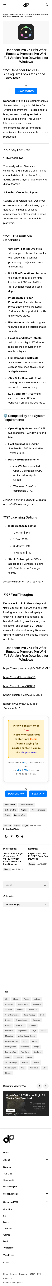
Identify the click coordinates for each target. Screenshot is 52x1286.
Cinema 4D (32, 1010)
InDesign (32, 1025)
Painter (34, 1041)
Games (32, 864)
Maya (34, 1031)
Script (7, 1057)
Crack (42, 1015)
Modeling (9, 1036)
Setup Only (38, 793)
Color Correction (26, 805)
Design (8, 1020)
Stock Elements (10, 1193)
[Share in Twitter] (11, 836)
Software (18, 1057)
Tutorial (36, 1062)
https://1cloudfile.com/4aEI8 (19, 677)
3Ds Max (7, 1173)
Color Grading (10, 810)
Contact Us (7, 1278)
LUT (5, 1215)
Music (6, 1241)
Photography (10, 1047)
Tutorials (7, 1228)
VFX (23, 1068)
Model (43, 1031)
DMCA (32, 1274)
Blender (20, 1010)
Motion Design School (26, 1036)
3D (6, 999)
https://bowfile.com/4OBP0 (19, 686)
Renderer (37, 1052)
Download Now (26, 91)
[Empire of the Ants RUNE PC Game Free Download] (37, 860)
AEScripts (9, 1004)
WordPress (8, 1255)
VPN (19, 770)
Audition (8, 1010)
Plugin (7, 815)
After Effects (10, 805)
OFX (25, 1041)
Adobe (37, 999)
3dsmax (16, 999)
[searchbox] (23, 885)
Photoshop (25, 1047)
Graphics (24, 810)
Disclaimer (23, 1274)
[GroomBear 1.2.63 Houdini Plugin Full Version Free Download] (26, 1103)
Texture (25, 1062)
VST (44, 1068)
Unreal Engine (10, 1068)
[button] (4, 5)
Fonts (5, 1222)
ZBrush (8, 1073)
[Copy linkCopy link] (23, 836)
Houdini (8, 1025)
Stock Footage (11, 1062)
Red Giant (25, 1052)
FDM (26, 770)
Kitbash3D (9, 1031)
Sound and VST (10, 1202)
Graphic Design (22, 1020)
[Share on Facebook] (6, 836)
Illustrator (20, 1025)
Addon (26, 999)
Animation (37, 1004)
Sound (29, 1057)
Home (5, 14)
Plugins (17, 825)
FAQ (25, 762)
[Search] (46, 885)
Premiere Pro (19, 815)
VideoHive (34, 1068)
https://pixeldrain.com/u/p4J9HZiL (23, 694)
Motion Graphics (38, 810)
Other (6, 1262)
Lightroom (22, 1031)
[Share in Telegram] (17, 836)
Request (13, 1274)
